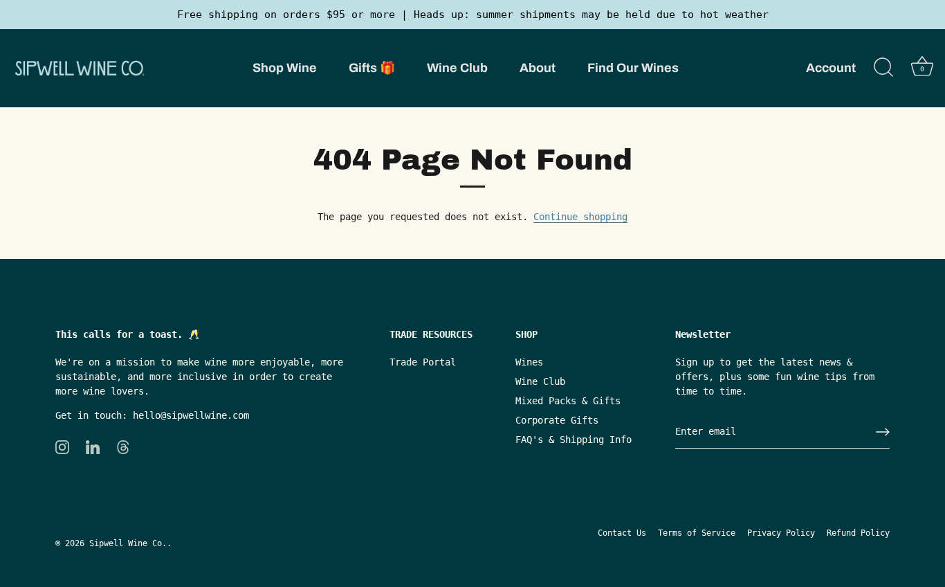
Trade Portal (422, 362)
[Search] (883, 68)
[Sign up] (883, 432)
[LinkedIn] (93, 446)
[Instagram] (62, 446)
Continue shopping (580, 216)
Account (831, 68)
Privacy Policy (781, 533)
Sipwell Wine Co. (128, 543)
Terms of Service (696, 533)
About (538, 68)
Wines (529, 362)
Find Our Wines (633, 68)
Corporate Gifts (556, 420)
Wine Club (457, 68)
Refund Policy (858, 533)
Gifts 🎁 (372, 68)
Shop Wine (285, 68)
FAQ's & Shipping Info (573, 439)
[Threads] (123, 446)
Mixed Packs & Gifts (568, 400)
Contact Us (622, 533)
